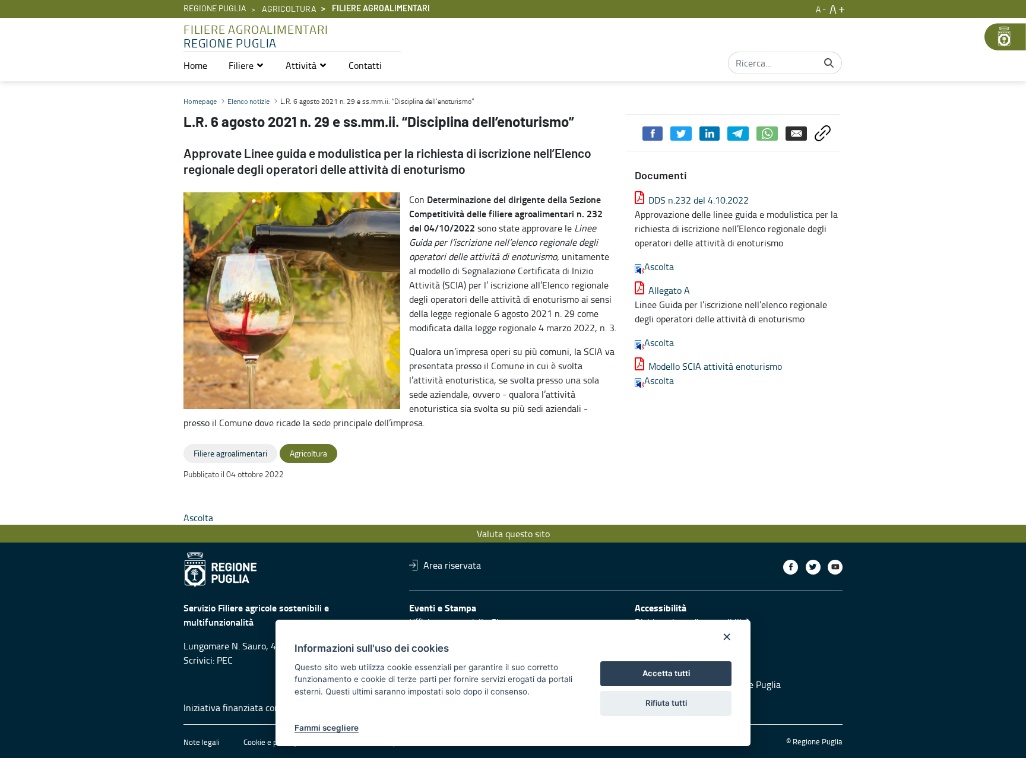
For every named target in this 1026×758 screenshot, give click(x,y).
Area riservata (452, 565)
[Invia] (828, 62)
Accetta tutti (666, 673)
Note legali (201, 742)
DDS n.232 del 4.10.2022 (698, 200)
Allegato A (669, 290)
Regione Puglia (214, 9)
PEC (225, 660)
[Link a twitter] (813, 567)
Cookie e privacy (270, 742)
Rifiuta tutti (666, 703)
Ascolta (659, 266)
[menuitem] (195, 65)
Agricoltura (289, 9)
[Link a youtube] (835, 567)
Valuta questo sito (513, 533)
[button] (246, 65)
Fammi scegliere (326, 727)
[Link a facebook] (790, 567)
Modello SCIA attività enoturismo (715, 366)
